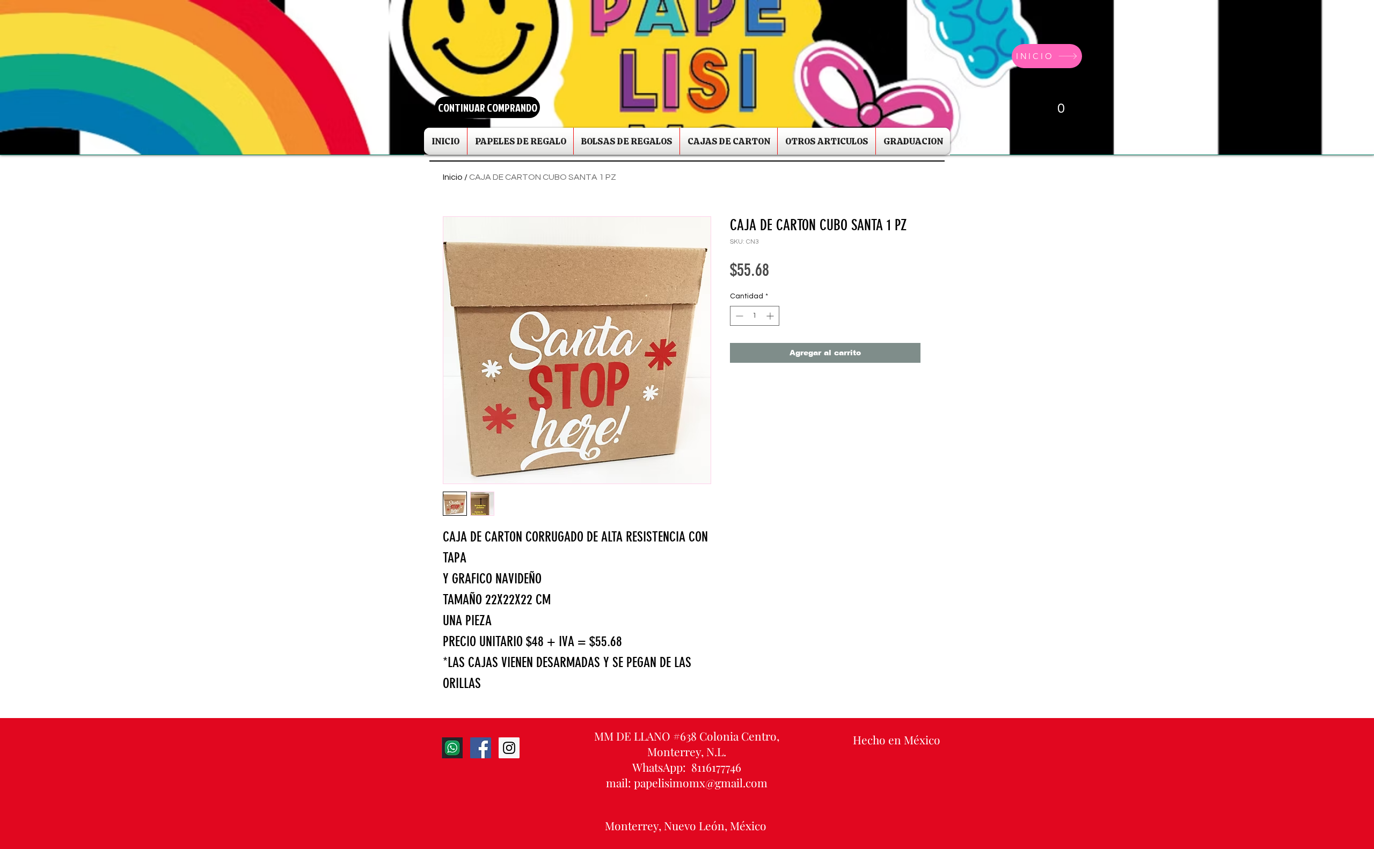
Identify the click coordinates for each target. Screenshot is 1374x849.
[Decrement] (738, 315)
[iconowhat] (452, 747)
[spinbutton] (754, 315)
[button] (1051, 107)
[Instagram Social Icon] (509, 747)
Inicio (453, 177)
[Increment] (771, 315)
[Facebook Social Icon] (480, 747)
